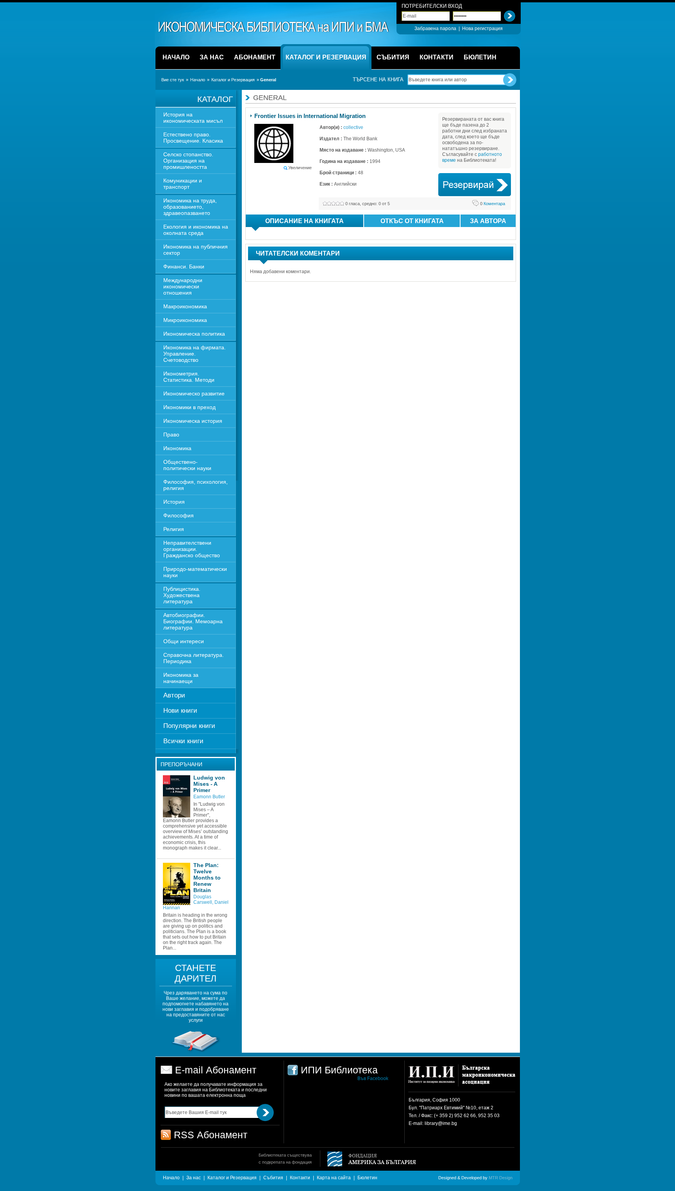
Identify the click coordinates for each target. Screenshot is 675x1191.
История (174, 502)
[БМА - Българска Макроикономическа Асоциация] (487, 1078)
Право (171, 434)
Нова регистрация (482, 28)
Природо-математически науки (195, 572)
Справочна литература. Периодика (193, 658)
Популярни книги (189, 726)
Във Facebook (372, 1078)
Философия (178, 515)
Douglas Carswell (202, 899)
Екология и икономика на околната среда (195, 230)
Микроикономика (185, 320)
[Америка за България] (368, 1159)
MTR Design (500, 1177)
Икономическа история (192, 421)
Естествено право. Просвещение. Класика (193, 137)
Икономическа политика (194, 334)
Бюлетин (367, 1177)
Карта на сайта (334, 1177)
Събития (273, 1177)
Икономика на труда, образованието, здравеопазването (190, 206)
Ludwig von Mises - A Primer (209, 783)
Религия (173, 529)
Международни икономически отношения (182, 286)
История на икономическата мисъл (193, 117)
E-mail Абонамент (215, 1069)
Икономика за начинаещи (180, 678)
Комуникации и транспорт (182, 183)
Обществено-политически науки (187, 465)
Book (474, 184)
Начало (197, 79)
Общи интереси (183, 641)
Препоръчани (181, 764)
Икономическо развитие (194, 393)
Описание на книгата (304, 221)
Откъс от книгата (412, 221)
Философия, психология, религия (195, 485)
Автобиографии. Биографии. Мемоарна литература (193, 621)
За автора (488, 221)
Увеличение (300, 167)
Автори (174, 695)
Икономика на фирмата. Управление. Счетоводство (194, 353)
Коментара (492, 203)
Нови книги (180, 710)
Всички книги (183, 741)
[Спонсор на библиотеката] (196, 1051)
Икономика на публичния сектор (195, 249)
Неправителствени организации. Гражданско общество (191, 549)
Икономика (177, 448)
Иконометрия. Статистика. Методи (188, 376)
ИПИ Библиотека (274, 27)
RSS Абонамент (210, 1134)
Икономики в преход (189, 407)
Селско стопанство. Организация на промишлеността (188, 160)
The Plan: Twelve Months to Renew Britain (207, 877)
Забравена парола (435, 28)
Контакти (300, 1177)
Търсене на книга (378, 79)
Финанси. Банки (183, 266)
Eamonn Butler (209, 796)
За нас (193, 1177)
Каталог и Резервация (233, 79)
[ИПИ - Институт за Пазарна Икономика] (434, 1078)
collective (353, 127)
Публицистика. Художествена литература (181, 595)
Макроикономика (185, 306)
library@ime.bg (441, 1123)
